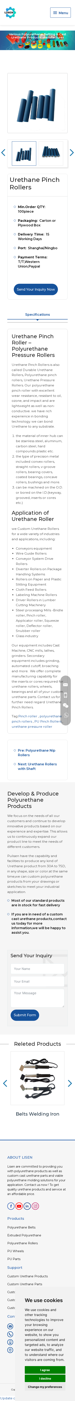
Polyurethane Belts (21, 1227)
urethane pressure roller (32, 727)
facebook (11, 1206)
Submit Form (25, 1015)
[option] (37, 103)
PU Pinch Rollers (47, 721)
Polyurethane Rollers (22, 1243)
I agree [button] (45, 1370)
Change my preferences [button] (45, 1387)
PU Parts (13, 1259)
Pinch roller (27, 716)
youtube (19, 1206)
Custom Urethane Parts (24, 1284)
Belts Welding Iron (37, 1114)
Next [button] (72, 152)
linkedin (27, 1206)
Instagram (35, 1206)
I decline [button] (45, 1378)
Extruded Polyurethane (24, 1235)
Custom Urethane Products (27, 1276)
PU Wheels (15, 1251)
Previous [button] (3, 152)
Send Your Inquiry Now (36, 289)
